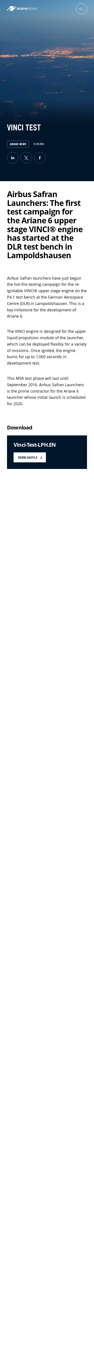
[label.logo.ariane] (22, 10)
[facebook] (39, 158)
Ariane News (18, 144)
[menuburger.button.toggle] (81, 8)
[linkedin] (12, 158)
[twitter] (26, 158)
